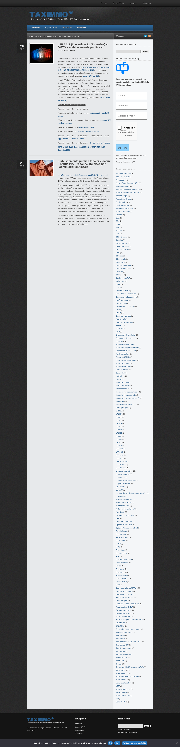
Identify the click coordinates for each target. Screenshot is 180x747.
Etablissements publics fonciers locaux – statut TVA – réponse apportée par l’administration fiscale (84, 163)
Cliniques (119, 256)
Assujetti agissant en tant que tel (127, 193)
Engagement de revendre (125, 338)
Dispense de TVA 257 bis (125, 306)
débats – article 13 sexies (88, 132)
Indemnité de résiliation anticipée (128, 398)
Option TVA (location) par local (127, 528)
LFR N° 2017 (120, 465)
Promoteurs (120, 572)
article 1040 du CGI (91, 76)
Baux (118, 218)
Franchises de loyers (123, 367)
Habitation (119, 376)
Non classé (120, 512)
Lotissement (120, 496)
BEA (117, 221)
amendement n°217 (86, 127)
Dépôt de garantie (122, 300)
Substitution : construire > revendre (128, 629)
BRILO (118, 227)
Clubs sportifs (121, 259)
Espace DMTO (118, 3)
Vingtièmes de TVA (123, 696)
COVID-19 (119, 275)
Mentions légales (124, 729)
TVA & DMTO (120, 670)
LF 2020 (119, 427)
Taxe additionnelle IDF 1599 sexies (128, 642)
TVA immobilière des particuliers (127, 677)
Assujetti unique (122, 196)
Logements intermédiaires (125, 480)
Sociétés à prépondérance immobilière (130, 620)
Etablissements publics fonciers (127, 348)
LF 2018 (119, 424)
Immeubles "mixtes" (123, 386)
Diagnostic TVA (121, 303)
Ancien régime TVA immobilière (127, 183)
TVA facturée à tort (122, 673)
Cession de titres (122, 243)
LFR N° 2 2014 (121, 461)
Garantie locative (122, 370)
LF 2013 (119, 411)
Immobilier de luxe (122, 389)
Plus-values (120, 550)
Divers (118, 310)
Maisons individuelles (124, 499)
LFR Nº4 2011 (121, 468)
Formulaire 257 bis (123, 357)
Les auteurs (133, 3)
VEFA (118, 686)
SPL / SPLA (120, 626)
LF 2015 (119, 417)
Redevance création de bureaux (127, 604)
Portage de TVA (121, 553)
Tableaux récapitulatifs (124, 632)
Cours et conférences (123, 269)
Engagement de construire (125, 335)
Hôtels (118, 379)
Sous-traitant (120, 623)
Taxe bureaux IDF (122, 645)
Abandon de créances (124, 174)
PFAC (118, 547)
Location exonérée (123, 474)
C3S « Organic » (122, 237)
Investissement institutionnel (126, 405)
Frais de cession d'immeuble (126, 360)
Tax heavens (120, 639)
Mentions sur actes (123, 506)
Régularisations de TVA (124, 607)
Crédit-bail (120, 281)
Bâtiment (119, 215)
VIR (117, 699)
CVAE (118, 284)
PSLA (118, 585)
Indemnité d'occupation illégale (127, 392)
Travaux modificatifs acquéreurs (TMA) (130, 667)
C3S (117, 234)
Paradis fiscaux (121, 531)
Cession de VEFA (122, 246)
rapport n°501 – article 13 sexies (71, 139)
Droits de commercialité (124, 322)
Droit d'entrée (121, 319)
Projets (118, 566)
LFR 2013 (119, 452)
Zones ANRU (120, 702)
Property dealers (122, 575)
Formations (147, 3)
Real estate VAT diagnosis (125, 597)
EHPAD (118, 325)
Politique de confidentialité (127, 732)
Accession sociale (122, 177)
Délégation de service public (126, 294)
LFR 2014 (119, 455)
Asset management (123, 186)
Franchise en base (122, 363)
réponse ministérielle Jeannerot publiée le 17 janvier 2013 (84, 175)
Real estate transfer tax (124, 594)
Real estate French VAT (124, 591)
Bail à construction (122, 205)
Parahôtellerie (121, 534)
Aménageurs (120, 180)
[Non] (176, 743)
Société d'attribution (123, 616)
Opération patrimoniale (124, 522)
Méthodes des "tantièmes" (125, 509)
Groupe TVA (120, 373)
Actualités (104, 3)
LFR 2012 (119, 449)
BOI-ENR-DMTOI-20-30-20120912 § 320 (79, 70)
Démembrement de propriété (126, 297)
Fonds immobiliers (122, 354)
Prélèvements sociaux (124, 560)
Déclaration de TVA (123, 291)
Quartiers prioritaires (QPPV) (126, 588)
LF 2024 (119, 439)
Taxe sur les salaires (123, 654)
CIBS (118, 253)
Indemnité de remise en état (126, 395)
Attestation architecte (123, 199)
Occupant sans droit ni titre (125, 515)
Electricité (119, 329)
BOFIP (118, 224)
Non (117, 743)
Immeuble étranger (123, 382)
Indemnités (120, 401)
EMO (118, 332)
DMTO (118, 313)
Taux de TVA (120, 635)
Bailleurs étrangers (123, 212)
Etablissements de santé (125, 344)
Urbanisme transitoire (124, 683)
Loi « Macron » (121, 487)
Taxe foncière (121, 651)
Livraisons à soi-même (124, 471)
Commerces (120, 262)
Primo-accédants (122, 563)
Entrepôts (119, 341)
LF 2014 (119, 414)
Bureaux (119, 231)
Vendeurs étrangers (123, 689)
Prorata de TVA (121, 582)
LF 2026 (119, 446)
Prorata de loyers (122, 578)
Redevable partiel (122, 601)
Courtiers (119, 272)
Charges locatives (122, 250)
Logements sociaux (123, 484)
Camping (119, 240)
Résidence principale (123, 610)
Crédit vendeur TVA (123, 278)
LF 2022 (119, 433)
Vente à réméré (121, 692)
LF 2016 (119, 420)
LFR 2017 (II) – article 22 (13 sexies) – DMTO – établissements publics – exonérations (83, 47)
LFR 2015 (119, 458)
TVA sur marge (121, 680)
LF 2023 (119, 436)
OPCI (118, 518)
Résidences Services (123, 613)
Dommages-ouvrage (123, 316)
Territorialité (120, 661)
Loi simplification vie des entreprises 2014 (131, 493)
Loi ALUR (119, 490)
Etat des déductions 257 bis (126, 351)
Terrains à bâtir (121, 658)
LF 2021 (119, 430)
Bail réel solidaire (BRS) (124, 208)
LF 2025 (119, 442)
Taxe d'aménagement (124, 648)
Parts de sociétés (122, 537)
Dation (118, 287)
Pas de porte (120, 541)
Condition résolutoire (123, 265)
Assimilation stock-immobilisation (128, 189)
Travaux (119, 664)
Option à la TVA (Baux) (124, 525)
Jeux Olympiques (122, 408)
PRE (117, 556)
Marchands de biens (123, 503)
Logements (120, 477)
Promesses (120, 569)
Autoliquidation (121, 202)
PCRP (118, 544)
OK (110, 743)
